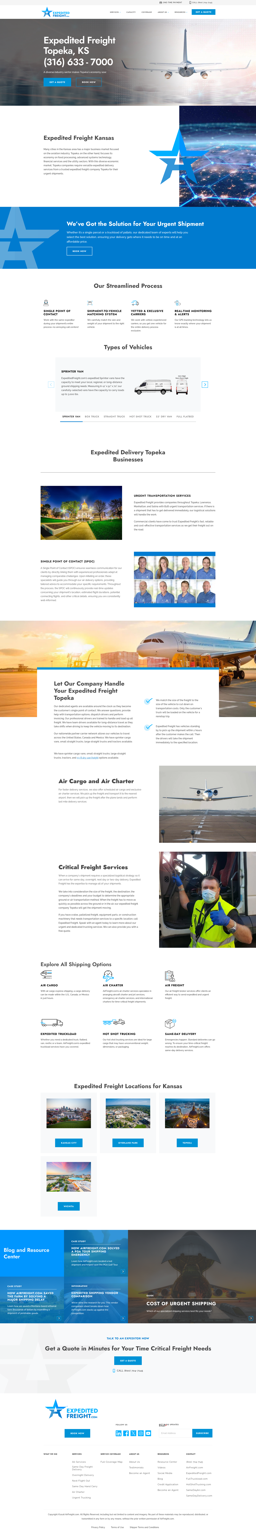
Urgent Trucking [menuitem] (81, 1497)
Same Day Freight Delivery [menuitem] (82, 1468)
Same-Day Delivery (180, 1034)
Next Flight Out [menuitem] (81, 1480)
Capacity (131, 12)
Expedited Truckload (58, 1034)
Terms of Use (117, 1527)
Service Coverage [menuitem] (111, 1454)
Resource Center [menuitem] (167, 1462)
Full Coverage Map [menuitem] (112, 1462)
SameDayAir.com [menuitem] (196, 1490)
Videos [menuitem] (161, 1467)
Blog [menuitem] (160, 1479)
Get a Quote (203, 12)
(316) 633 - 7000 (78, 62)
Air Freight (174, 985)
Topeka (187, 1142)
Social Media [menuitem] (165, 1473)
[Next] (205, 384)
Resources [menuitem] (163, 1454)
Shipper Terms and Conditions (144, 1527)
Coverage (147, 12)
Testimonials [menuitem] (136, 1467)
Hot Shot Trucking (119, 1034)
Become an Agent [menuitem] (139, 1473)
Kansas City (69, 1142)
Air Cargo (49, 985)
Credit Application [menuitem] (168, 1484)
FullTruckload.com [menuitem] (197, 1479)
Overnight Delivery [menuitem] (83, 1475)
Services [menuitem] (77, 1454)
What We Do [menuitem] (50, 1454)
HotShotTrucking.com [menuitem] (198, 1484)
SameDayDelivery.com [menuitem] (199, 1495)
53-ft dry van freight (87, 757)
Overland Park (128, 1142)
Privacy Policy (98, 1527)
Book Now (89, 82)
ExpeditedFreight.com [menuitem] (199, 1473)
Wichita (69, 1206)
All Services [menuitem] (79, 1462)
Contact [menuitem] (190, 1454)
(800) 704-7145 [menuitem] (194, 1462)
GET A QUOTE (128, 1360)
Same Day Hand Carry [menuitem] (84, 1486)
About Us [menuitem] (134, 1454)
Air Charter (113, 985)
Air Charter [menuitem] (78, 1492)
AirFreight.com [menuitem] (194, 1467)
